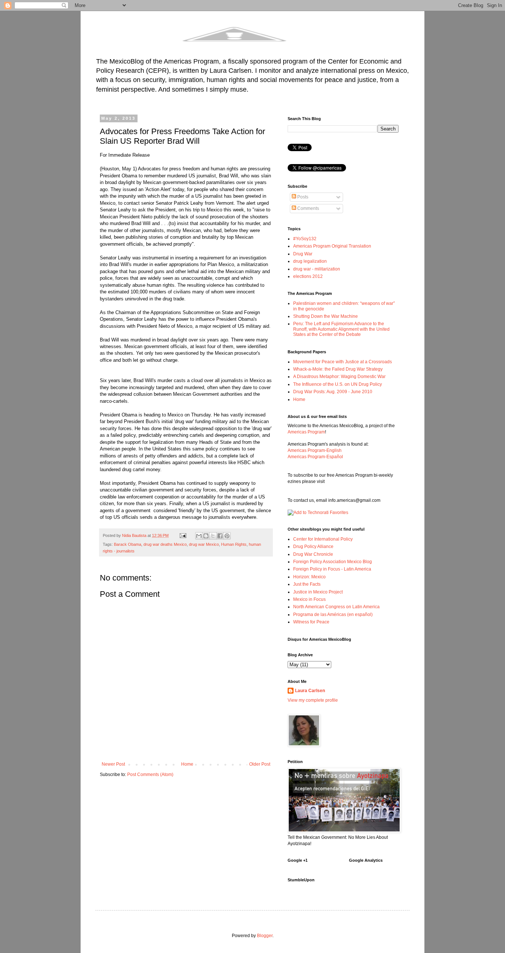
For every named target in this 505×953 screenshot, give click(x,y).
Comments (307, 208)
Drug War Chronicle (313, 554)
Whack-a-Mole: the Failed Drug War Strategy (338, 369)
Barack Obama (127, 544)
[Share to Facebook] (220, 536)
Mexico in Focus (309, 599)
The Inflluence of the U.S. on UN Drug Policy (337, 384)
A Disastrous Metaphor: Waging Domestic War (339, 376)
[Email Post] (182, 535)
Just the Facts (307, 584)
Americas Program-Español (315, 456)
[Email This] (199, 536)
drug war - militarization (316, 269)
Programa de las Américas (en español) (333, 614)
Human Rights (234, 544)
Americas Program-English (315, 450)
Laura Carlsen (310, 690)
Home (187, 764)
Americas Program (306, 432)
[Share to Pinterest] (227, 536)
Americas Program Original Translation (332, 246)
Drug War (302, 253)
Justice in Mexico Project (318, 592)
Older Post (259, 764)
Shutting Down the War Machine (325, 316)
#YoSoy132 (304, 238)
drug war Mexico (204, 544)
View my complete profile (313, 700)
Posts (302, 197)
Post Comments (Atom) (150, 774)
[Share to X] (213, 536)
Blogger (264, 935)
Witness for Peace (311, 621)
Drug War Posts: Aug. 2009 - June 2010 (332, 391)
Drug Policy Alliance (313, 546)
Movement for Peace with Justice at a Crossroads (342, 361)
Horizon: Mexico (309, 576)
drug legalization (310, 261)
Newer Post (113, 764)
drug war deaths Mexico (165, 544)
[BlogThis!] (206, 536)
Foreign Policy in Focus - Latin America (332, 569)
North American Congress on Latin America (336, 606)
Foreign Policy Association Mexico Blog (332, 561)
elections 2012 (308, 276)
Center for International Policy (323, 539)
